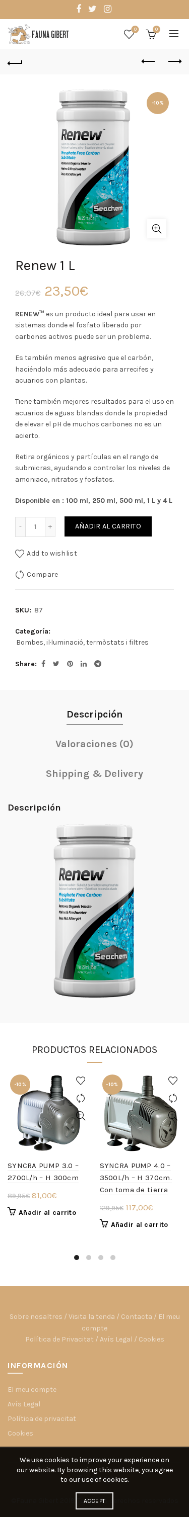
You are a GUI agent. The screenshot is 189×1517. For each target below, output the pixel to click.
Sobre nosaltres (36, 1316)
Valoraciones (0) (94, 744)
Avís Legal (116, 1339)
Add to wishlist (52, 553)
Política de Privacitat (59, 1339)
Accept (95, 1500)
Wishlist (135, 29)
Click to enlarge (156, 228)
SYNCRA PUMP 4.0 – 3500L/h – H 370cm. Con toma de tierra (136, 1177)
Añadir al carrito (108, 526)
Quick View (81, 1116)
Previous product (148, 62)
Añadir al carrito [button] (47, 1212)
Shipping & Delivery (94, 773)
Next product (173, 62)
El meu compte (32, 1389)
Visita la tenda (92, 1316)
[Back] (15, 62)
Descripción (95, 714)
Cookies (151, 1339)
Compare (42, 574)
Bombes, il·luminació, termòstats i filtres (82, 642)
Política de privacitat (42, 1418)
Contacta (136, 1316)
